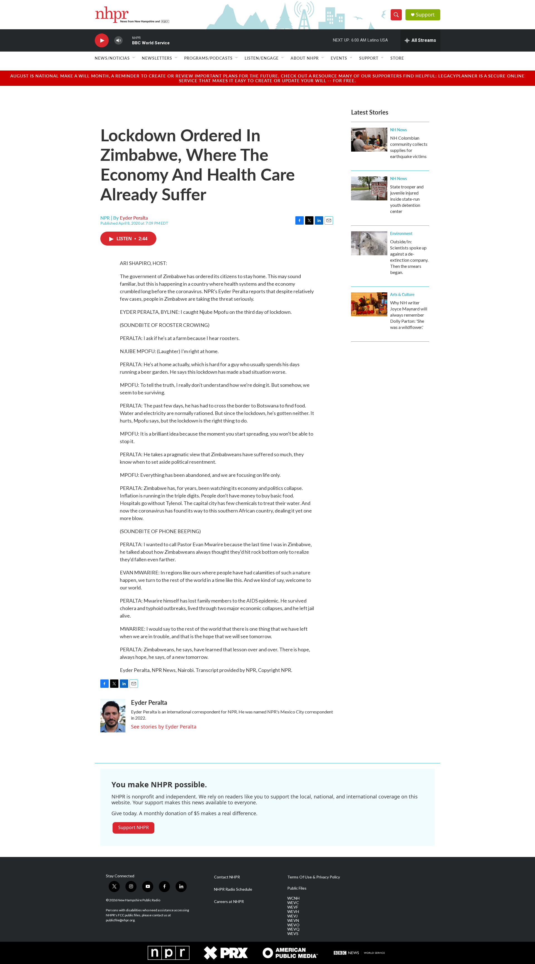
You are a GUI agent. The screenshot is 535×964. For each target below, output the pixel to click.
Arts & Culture (402, 294)
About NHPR (305, 58)
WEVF (292, 907)
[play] (101, 40)
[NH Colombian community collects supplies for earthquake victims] (369, 140)
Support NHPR (133, 827)
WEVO (293, 925)
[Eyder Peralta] (112, 715)
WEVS (292, 933)
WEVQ (293, 929)
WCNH (293, 898)
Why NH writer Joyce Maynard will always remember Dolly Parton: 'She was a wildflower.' (408, 315)
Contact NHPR (227, 877)
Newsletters (157, 58)
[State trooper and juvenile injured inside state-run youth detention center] (369, 188)
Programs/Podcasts (208, 58)
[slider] (127, 40)
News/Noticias (112, 58)
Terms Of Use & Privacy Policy (313, 877)
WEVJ (292, 916)
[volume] (118, 40)
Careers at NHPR (229, 901)
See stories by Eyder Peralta (163, 726)
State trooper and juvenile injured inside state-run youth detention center (407, 199)
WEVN (293, 920)
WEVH (293, 911)
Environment (401, 233)
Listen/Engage (262, 58)
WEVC (293, 902)
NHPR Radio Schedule (233, 889)
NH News (398, 129)
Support (425, 15)
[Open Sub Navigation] (134, 58)
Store (397, 58)
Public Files (297, 888)
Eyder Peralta (134, 217)
